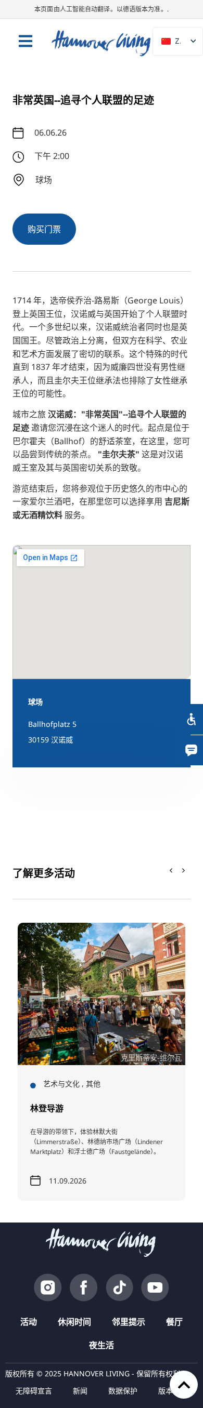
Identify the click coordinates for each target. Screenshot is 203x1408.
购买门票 (44, 229)
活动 (28, 1321)
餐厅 (174, 1321)
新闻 (80, 1391)
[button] (184, 871)
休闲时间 (74, 1321)
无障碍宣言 (34, 1391)
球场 (35, 702)
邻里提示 (128, 1321)
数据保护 (122, 1391)
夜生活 (101, 1345)
